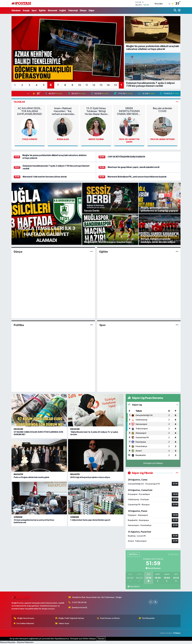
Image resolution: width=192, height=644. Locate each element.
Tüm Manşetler (148, 618)
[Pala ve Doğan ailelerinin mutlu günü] (39, 455)
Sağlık (62, 10)
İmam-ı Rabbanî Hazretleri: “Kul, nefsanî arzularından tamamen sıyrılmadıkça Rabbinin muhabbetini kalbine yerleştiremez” (63, 111)
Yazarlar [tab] (19, 102)
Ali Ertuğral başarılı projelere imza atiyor (90, 477)
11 (87, 85)
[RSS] (155, 602)
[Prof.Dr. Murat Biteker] (162, 126)
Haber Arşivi (64, 623)
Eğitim (42, 10)
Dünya (83, 10)
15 (115, 85)
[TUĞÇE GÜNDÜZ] (29, 126)
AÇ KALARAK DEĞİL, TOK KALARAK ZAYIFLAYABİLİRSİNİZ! (29, 111)
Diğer (91, 10)
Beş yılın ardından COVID (162, 110)
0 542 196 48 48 (79, 602)
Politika (19, 325)
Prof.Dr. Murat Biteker (162, 139)
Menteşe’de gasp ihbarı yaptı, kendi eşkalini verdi (133, 167)
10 (79, 85)
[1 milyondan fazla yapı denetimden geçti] (95, 498)
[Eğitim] (177, 252)
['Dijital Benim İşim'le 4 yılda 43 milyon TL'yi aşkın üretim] (95, 410)
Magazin (18, 474)
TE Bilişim (177, 633)
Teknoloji (73, 10)
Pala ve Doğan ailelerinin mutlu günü (31, 477)
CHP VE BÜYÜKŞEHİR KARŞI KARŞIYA (126, 157)
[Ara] (175, 10)
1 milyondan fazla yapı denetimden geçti (90, 520)
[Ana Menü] (179, 10)
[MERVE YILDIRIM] (96, 126)
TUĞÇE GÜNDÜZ (29, 139)
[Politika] (91, 325)
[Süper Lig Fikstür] (177, 473)
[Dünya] (91, 252)
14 (108, 85)
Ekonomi (52, 10)
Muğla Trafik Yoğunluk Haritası (71, 618)
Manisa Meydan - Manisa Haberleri (17, 642)
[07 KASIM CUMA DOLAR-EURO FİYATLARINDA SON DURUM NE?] (39, 410)
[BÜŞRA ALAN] (63, 126)
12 (93, 85)
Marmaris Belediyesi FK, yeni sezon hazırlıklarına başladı (137, 177)
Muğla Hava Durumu (25, 618)
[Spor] (177, 325)
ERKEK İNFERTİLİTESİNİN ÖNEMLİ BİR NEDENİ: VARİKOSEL (129, 111)
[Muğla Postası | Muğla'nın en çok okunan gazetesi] (21, 3)
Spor (34, 10)
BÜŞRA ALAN (63, 139)
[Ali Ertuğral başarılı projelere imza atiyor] (95, 455)
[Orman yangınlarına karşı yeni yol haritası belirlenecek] (39, 498)
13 (101, 85)
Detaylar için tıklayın (153, 463)
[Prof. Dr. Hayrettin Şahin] (129, 126)
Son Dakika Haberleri (25, 623)
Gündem (16, 10)
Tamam (101, 639)
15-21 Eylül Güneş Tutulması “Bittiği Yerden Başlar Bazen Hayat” (96, 111)
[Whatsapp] (151, 602)
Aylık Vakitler (134, 586)
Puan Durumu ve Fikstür (110, 618)
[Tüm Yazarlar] (177, 102)
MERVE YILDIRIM (96, 139)
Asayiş (26, 10)
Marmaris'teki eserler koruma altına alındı (45, 177)
